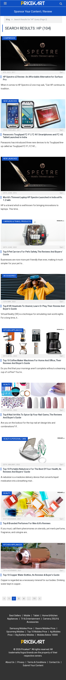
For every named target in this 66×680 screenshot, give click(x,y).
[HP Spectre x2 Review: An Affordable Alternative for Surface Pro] (33, 54)
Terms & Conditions (36, 662)
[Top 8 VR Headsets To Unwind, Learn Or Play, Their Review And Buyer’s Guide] (33, 287)
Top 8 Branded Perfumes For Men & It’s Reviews (26, 523)
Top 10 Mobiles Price (37, 631)
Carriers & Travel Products (17, 221)
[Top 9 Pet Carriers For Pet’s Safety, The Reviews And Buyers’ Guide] (33, 233)
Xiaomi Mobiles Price (45, 628)
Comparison (9, 38)
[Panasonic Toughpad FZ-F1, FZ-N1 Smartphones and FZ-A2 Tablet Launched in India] (33, 114)
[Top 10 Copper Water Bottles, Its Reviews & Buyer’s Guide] (33, 556)
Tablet (36, 615)
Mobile (27, 615)
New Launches (10, 101)
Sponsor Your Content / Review (33, 11)
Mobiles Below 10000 (47, 635)
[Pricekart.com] (33, 2)
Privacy (20, 662)
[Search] (61, 3)
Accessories (9, 276)
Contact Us (54, 662)
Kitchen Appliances (12, 330)
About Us (10, 662)
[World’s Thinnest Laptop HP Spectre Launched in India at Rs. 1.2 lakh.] (33, 175)
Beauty (6, 384)
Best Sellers (15, 615)
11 (34, 598)
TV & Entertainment (30, 618)
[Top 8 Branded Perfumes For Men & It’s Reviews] (33, 505)
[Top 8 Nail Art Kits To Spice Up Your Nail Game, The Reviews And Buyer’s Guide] (33, 396)
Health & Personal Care (14, 439)
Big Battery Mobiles (25, 635)
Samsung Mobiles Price (21, 628)
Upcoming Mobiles (15, 631)
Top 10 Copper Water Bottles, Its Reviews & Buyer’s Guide (31, 575)
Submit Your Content (33, 665)
